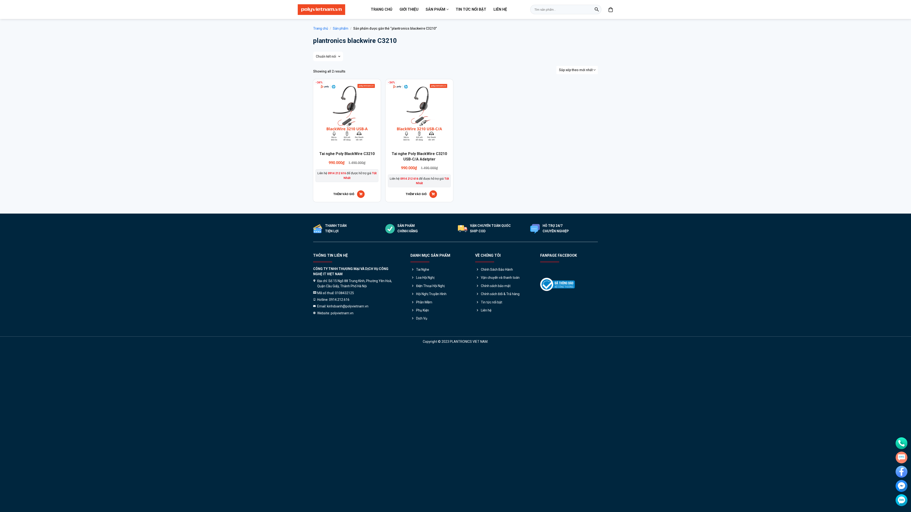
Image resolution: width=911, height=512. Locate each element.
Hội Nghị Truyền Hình (431, 294)
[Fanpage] (901, 472)
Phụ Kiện (422, 310)
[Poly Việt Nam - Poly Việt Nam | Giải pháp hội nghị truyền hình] (321, 9)
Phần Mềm (424, 302)
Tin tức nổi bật (471, 9)
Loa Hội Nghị (425, 277)
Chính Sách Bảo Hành (497, 269)
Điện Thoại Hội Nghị (430, 286)
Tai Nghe (422, 269)
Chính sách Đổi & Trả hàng (500, 294)
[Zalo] (901, 500)
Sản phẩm (435, 9)
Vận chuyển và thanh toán (500, 277)
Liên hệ (500, 9)
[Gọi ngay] (901, 443)
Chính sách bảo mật (496, 286)
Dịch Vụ (421, 318)
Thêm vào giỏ (343, 194)
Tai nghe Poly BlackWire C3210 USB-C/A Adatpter (419, 156)
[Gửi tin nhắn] (901, 457)
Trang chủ (381, 9)
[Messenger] (901, 486)
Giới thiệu (409, 9)
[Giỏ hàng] (611, 9)
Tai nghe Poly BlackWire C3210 (347, 153)
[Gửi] (596, 9)
